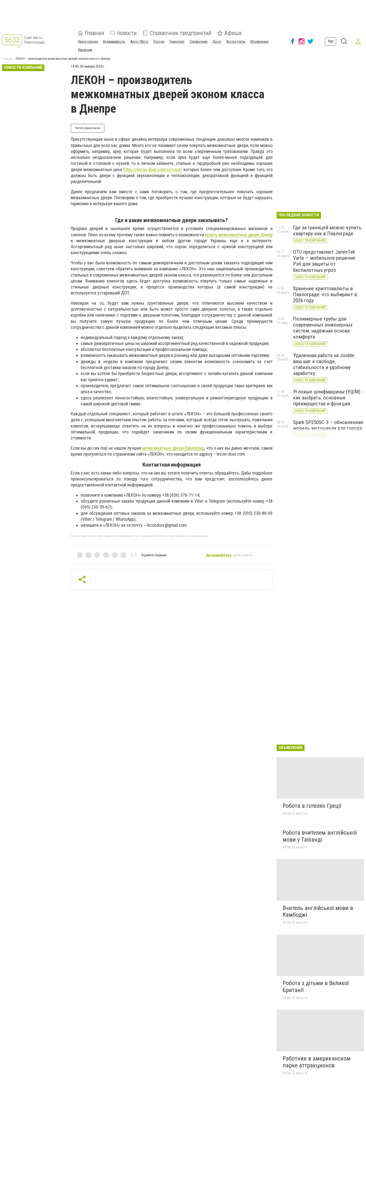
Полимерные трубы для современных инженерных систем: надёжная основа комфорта (323, 328)
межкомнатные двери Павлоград (173, 448)
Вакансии (85, 50)
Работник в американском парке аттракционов (317, 1062)
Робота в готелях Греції (312, 805)
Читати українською (87, 128)
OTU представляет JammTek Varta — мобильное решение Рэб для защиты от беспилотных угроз (324, 261)
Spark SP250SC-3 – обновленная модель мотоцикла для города (328, 425)
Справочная (198, 42)
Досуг (216, 42)
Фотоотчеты (235, 42)
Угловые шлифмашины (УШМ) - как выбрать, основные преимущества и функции (328, 398)
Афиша (233, 33)
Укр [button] (330, 41)
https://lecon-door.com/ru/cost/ (152, 169)
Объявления (259, 42)
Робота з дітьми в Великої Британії (316, 987)
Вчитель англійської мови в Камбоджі (318, 911)
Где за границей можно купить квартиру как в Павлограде (327, 231)
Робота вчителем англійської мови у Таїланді (320, 836)
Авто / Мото (139, 42)
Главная (94, 33)
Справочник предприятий (180, 33)
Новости (127, 33)
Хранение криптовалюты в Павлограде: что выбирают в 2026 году (325, 294)
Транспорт (176, 42)
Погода (158, 42)
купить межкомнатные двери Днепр (238, 234)
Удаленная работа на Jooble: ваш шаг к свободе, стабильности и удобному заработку (324, 364)
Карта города (88, 42)
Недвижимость (114, 42)
